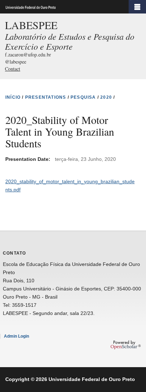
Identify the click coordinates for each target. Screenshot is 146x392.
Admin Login (16, 336)
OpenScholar (126, 344)
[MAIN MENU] (137, 6)
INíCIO (13, 97)
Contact (12, 68)
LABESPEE (31, 25)
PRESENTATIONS (45, 97)
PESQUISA (83, 97)
